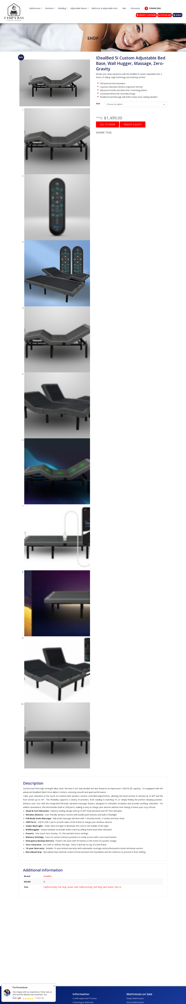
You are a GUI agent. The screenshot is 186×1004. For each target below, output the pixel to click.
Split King (97, 887)
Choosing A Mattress (83, 1002)
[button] (54, 57)
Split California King (83, 887)
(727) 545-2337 (165, 15)
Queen (70, 887)
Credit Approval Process (85, 998)
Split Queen (108, 887)
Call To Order (107, 124)
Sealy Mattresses (135, 998)
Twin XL (118, 887)
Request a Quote (132, 124)
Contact (147, 15)
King (64, 887)
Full (59, 887)
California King (50, 887)
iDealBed (47, 876)
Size (98, 103)
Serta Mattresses (135, 1002)
